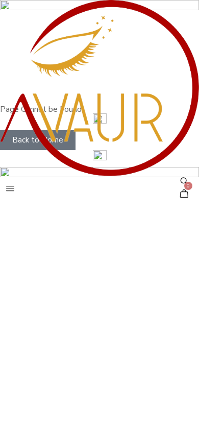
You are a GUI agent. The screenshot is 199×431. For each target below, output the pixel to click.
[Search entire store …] (184, 180)
